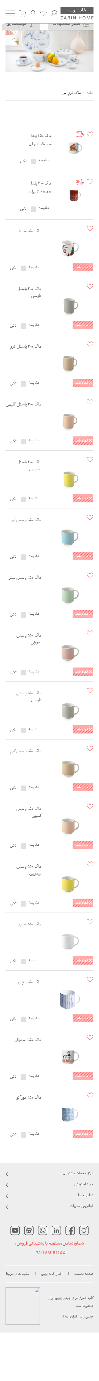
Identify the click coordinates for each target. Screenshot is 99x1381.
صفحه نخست (84, 1274)
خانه (90, 93)
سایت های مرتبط (18, 1274)
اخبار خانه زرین (52, 1274)
